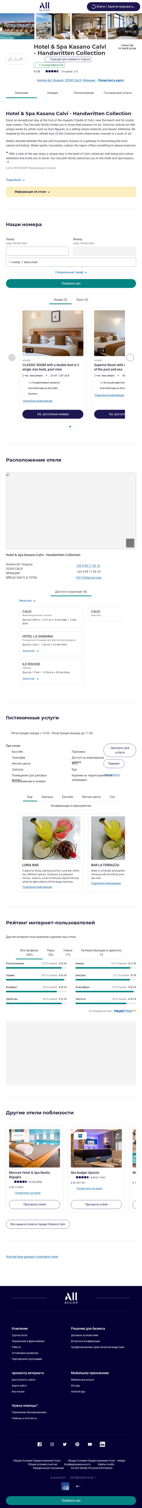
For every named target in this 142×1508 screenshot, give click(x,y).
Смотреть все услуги (119, 750)
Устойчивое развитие (25, 1353)
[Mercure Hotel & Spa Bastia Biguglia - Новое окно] (34, 1148)
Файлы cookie (106, 1464)
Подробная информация (37, 886)
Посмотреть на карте (27, 1192)
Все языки (18, 1391)
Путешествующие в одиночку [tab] (101, 953)
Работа (16, 1347)
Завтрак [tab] (47, 797)
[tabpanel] (71, 369)
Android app (78, 1391)
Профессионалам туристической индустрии (97, 1347)
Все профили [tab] (29, 953)
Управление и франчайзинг (28, 1341)
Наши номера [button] (24, 224)
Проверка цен (71, 1500)
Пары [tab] (51, 953)
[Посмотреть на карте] (71, 511)
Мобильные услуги (82, 1379)
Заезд (16, 241)
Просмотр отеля (34, 1204)
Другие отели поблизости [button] (40, 1113)
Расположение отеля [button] (33, 460)
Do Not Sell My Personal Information (91, 1468)
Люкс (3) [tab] (82, 299)
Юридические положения (48, 1468)
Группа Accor (20, 1335)
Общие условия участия (42, 1464)
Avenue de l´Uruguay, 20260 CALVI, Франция (66, 80)
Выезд (83, 241)
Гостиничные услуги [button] (32, 718)
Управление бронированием (29, 1412)
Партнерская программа (27, 1358)
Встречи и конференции (85, 1341)
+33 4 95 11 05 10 (88, 566)
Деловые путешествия (84, 1335)
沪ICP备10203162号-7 (83, 1477)
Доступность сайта (23, 1379)
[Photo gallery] (71, 26)
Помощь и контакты (24, 1418)
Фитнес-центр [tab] (91, 797)
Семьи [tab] (67, 953)
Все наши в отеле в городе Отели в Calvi (38, 1224)
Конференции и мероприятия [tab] (71, 806)
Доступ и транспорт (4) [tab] (71, 591)
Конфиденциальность (77, 1464)
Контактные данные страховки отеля (32, 1256)
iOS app (75, 1385)
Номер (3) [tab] (60, 299)
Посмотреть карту (111, 80)
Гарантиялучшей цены (127, 47)
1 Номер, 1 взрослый (23, 262)
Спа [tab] (112, 797)
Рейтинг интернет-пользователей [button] (50, 923)
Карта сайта (19, 1385)
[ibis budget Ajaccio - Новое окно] (96, 1148)
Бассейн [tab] (67, 797)
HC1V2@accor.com (89, 577)
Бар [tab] (30, 797)
